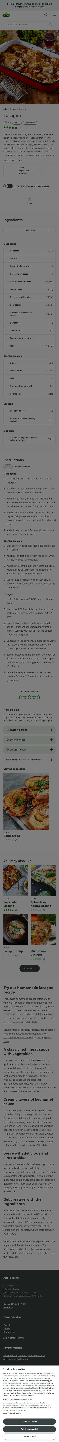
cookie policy (30, 1395)
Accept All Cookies (29, 1421)
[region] (29, 1403)
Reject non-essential (29, 1429)
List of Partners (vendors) (12, 1413)
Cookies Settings (29, 1436)
